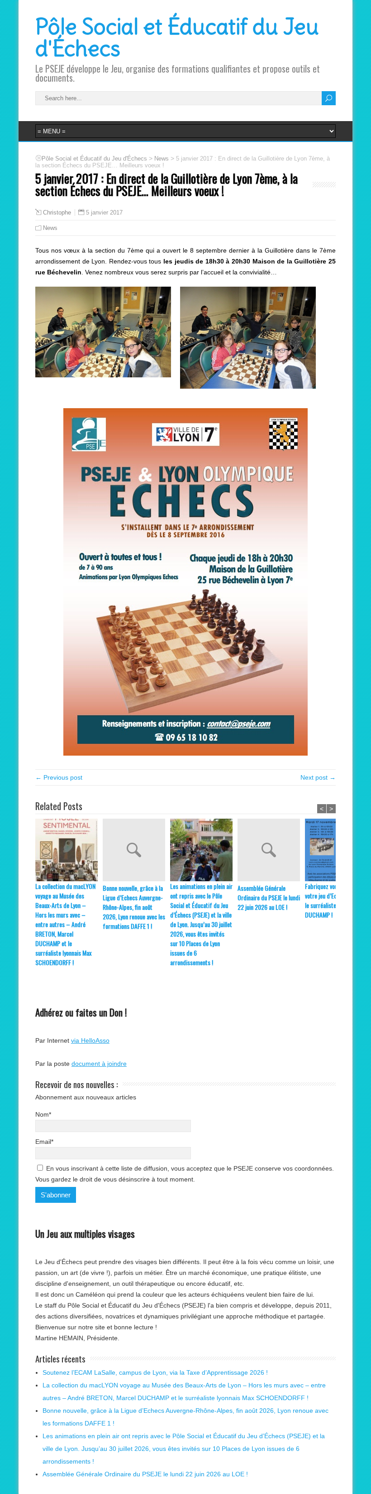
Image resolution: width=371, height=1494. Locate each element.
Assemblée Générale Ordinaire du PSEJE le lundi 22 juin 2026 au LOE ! (269, 897)
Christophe (57, 213)
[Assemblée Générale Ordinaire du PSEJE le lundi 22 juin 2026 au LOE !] (271, 851)
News (50, 228)
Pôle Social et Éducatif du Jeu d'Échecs (177, 37)
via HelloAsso (90, 1040)
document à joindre (99, 1063)
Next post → (318, 777)
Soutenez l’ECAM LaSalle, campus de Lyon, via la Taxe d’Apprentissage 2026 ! (155, 1372)
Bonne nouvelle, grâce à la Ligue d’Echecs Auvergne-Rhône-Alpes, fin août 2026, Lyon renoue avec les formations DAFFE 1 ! (134, 907)
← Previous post (58, 777)
